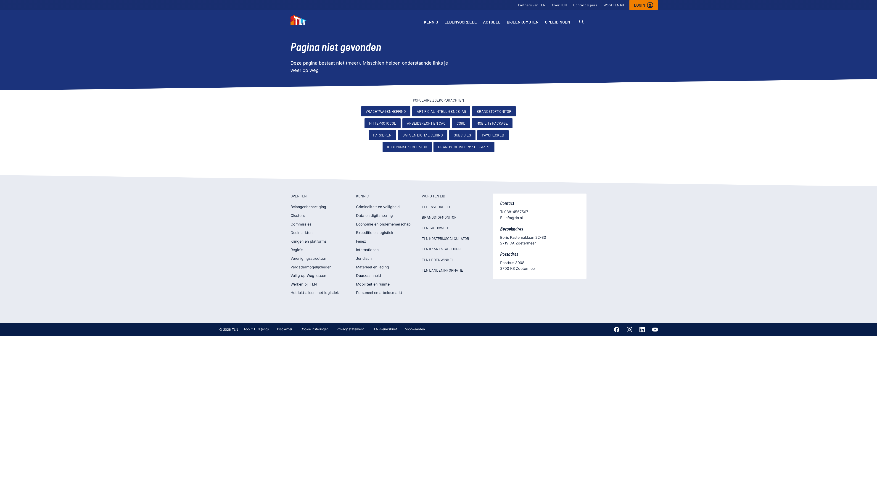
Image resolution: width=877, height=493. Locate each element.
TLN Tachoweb (435, 228)
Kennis (431, 21)
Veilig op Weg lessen (308, 275)
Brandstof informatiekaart (464, 147)
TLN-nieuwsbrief (384, 329)
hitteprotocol (382, 123)
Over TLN (559, 5)
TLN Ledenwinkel (438, 259)
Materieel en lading (372, 267)
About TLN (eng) (256, 329)
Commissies (301, 224)
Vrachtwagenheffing (386, 111)
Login (639, 5)
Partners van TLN (532, 5)
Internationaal (368, 249)
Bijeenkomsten (523, 21)
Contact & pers (585, 5)
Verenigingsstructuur (308, 258)
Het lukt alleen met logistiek (315, 292)
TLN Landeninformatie (442, 270)
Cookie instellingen (314, 329)
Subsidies (462, 135)
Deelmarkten (301, 232)
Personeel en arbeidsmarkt (379, 292)
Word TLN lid (614, 5)
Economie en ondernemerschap (383, 224)
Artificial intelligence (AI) (441, 111)
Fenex (361, 241)
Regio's (297, 249)
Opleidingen (557, 21)
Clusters (298, 215)
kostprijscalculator (407, 147)
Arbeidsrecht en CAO (426, 123)
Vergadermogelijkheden (311, 267)
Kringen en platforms (309, 241)
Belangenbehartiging (308, 207)
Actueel (491, 21)
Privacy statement (350, 329)
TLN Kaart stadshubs (441, 249)
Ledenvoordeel (460, 21)
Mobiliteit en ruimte (373, 284)
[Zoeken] (581, 22)
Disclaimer (284, 329)
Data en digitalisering (422, 135)
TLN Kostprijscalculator (445, 238)
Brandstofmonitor (494, 111)
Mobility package (492, 123)
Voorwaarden (415, 329)
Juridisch (364, 258)
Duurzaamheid (368, 275)
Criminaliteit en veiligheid (378, 207)
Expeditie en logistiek (374, 232)
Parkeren (382, 135)
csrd (461, 123)
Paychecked (493, 135)
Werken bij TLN (304, 284)
